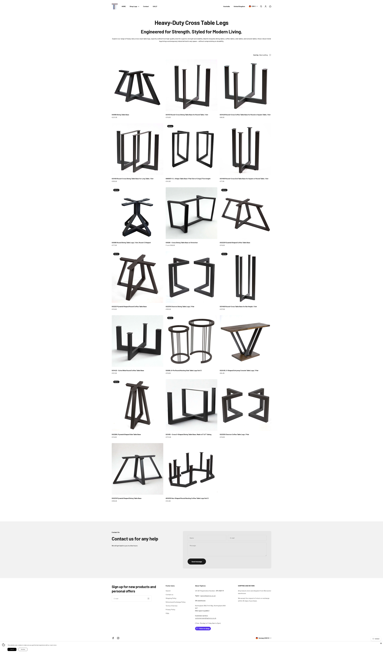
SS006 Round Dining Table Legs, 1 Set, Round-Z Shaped (131, 242)
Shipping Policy (171, 598)
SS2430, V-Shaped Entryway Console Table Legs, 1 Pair (239, 370)
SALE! (155, 6)
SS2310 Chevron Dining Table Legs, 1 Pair (180, 306)
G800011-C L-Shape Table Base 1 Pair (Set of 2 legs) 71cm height (188, 178)
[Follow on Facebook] (113, 638)
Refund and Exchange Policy (176, 602)
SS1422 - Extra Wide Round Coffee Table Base (128, 370)
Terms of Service (171, 606)
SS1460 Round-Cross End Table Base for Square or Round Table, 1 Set (244, 178)
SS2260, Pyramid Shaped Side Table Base (126, 434)
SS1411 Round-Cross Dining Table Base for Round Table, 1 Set (187, 115)
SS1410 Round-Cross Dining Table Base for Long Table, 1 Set (132, 178)
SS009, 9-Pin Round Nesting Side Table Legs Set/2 (184, 370)
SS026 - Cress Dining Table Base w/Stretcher (182, 242)
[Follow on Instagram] (118, 638)
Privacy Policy (170, 609)
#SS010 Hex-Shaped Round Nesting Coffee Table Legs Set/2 (187, 498)
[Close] (381, 643)
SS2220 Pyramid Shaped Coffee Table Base (235, 242)
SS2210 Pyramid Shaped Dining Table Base (126, 498)
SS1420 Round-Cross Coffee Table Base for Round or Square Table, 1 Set (245, 115)
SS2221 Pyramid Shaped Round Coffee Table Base (129, 306)
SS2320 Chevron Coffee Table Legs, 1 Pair (234, 434)
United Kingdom (239, 6)
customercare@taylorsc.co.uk (205, 618)
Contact (146, 6)
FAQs (167, 613)
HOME (124, 6)
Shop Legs (133, 6)
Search (168, 591)
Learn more (53, 645)
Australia (226, 6)
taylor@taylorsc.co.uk (208, 596)
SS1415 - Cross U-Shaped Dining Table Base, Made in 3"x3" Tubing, (189, 434)
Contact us (169, 594)
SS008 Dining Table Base (120, 115)
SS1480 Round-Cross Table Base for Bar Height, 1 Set (238, 306)
